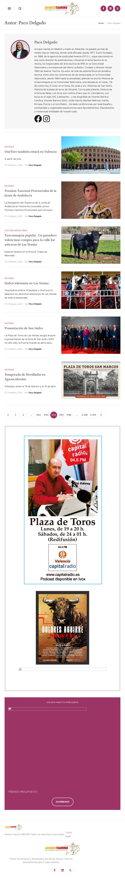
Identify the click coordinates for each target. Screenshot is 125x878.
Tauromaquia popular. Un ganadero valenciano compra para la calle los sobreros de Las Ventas (31, 239)
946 (69, 414)
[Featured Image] (90, 155)
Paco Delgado (45, 42)
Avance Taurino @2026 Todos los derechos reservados (34, 834)
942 (38, 414)
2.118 (85, 414)
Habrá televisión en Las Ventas (27, 283)
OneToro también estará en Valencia (31, 152)
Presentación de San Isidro (24, 328)
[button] (9, 8)
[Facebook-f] (103, 8)
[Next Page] (101, 415)
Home (101, 23)
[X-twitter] (117, 8)
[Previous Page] (8, 415)
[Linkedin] (110, 8)
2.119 (93, 414)
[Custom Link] (38, 119)
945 (61, 414)
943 (46, 414)
